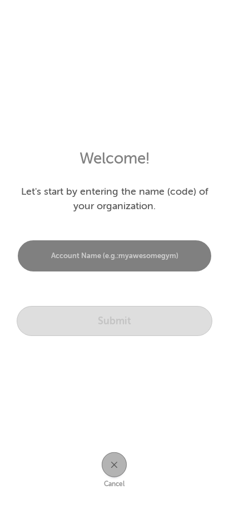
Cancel (114, 484)
